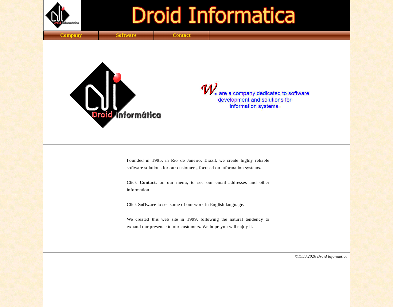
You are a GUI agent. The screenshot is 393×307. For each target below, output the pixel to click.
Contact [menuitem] (182, 35)
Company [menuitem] (71, 35)
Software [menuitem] (126, 35)
